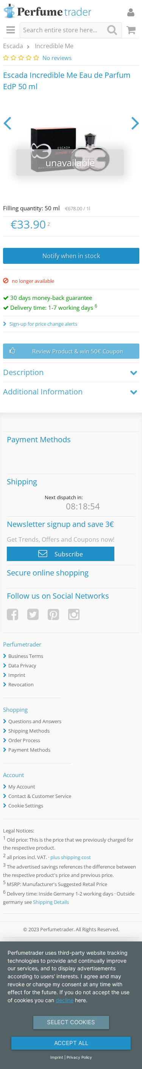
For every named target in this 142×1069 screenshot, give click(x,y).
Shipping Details (51, 902)
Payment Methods (29, 749)
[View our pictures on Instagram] (74, 614)
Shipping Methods (29, 730)
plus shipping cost (70, 857)
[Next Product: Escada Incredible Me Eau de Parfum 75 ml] (135, 122)
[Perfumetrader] (47, 11)
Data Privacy (22, 665)
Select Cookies (71, 1022)
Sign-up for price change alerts (42, 323)
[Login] (130, 12)
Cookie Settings (25, 805)
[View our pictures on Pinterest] (53, 614)
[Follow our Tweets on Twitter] (33, 614)
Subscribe (68, 554)
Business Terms (25, 656)
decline (64, 1000)
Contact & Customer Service (39, 796)
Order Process (24, 740)
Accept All (71, 1043)
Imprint (16, 675)
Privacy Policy (79, 1057)
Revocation (21, 684)
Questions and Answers (34, 721)
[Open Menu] (12, 30)
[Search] (112, 30)
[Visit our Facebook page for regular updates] (12, 614)
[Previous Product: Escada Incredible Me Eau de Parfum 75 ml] (7, 122)
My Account (21, 786)
